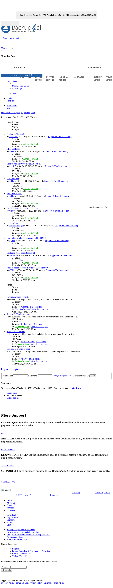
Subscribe (6, 570)
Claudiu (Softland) (23, 309)
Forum (9, 522)
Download (11, 515)
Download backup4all (10, 112)
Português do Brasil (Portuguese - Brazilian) (31, 551)
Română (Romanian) (21, 554)
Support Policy (8, 583)
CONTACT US (8, 482)
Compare (11, 520)
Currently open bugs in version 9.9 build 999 (26, 238)
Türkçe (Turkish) (19, 556)
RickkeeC (13, 136)
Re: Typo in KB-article (31, 359)
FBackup (76, 492)
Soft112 (19, 495)
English (15, 549)
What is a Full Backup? (17, 539)
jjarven (12, 240)
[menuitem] (18, 88)
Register (16, 369)
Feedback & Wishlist (16, 331)
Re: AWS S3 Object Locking (33, 341)
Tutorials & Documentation (18, 349)
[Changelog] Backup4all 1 (32, 307)
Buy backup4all (28, 112)
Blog (9, 525)
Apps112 (27, 495)
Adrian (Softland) (30, 144)
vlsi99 (12, 211)
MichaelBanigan (16, 225)
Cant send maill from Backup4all (21, 253)
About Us (11, 503)
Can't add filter (13, 178)
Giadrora (76, 388)
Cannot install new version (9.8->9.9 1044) (25, 164)
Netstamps (13, 255)
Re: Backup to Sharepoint (32, 324)
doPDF (107, 492)
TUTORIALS (7, 465)
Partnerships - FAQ (15, 537)
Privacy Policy (36, 583)
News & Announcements (18, 297)
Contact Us (11, 505)
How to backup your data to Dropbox (23, 532)
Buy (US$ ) (10, 23)
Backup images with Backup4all (21, 529)
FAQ (3, 433)
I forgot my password (62, 376)
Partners (10, 508)
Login (4, 369)
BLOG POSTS (8, 449)
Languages (11, 510)
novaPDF (99, 492)
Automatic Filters (14, 193)
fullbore (12, 151)
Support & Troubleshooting (60, 136)
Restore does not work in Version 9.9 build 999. (27, 268)
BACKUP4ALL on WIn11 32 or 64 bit (24, 208)
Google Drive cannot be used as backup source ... (28, 534)
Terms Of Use (22, 583)
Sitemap (48, 583)
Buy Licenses (12, 517)
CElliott (12, 270)
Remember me (79, 376)
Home (9, 500)
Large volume (13, 223)
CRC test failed (13, 149)
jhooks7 (12, 166)
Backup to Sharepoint (16, 134)
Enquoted (54, 495)
